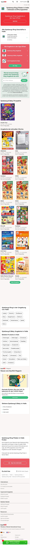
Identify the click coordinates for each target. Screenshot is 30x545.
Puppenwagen (6, 345)
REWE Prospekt (4, 498)
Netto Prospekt (4, 506)
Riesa (4, 316)
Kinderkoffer (15, 345)
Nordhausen (19, 313)
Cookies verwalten (19, 539)
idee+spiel (6, 412)
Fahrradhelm (12, 359)
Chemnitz (11, 313)
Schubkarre (11, 362)
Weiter (24, 80)
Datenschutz (3, 537)
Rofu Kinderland (7, 406)
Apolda (22, 320)
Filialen (11, 474)
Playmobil (5, 355)
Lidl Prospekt (3, 508)
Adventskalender (14, 341)
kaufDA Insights (4, 516)
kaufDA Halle (5, 474)
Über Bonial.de (4, 484)
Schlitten (5, 341)
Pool (20, 355)
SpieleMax (6, 409)
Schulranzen (23, 337)
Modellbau (23, 341)
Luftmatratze (13, 355)
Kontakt (17, 537)
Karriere (2, 488)
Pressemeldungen (5, 520)
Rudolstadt (5, 320)
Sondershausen (14, 320)
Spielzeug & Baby (18, 474)
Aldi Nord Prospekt (5, 504)
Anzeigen (26, 4)
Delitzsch (19, 316)
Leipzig (4, 313)
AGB (2, 539)
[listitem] (8, 114)
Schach (4, 359)
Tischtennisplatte (7, 352)
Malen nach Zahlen (21, 359)
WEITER (15, 21)
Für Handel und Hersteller (6, 486)
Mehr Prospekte (15, 282)
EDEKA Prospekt (4, 494)
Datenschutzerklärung (17, 92)
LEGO (4, 362)
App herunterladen (5, 518)
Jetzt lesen (15, 397)
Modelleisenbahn (15, 348)
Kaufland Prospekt (5, 496)
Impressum (17, 535)
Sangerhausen (11, 316)
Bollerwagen (15, 337)
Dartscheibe (6, 348)
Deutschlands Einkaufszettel (7, 514)
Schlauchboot (17, 352)
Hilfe (2, 535)
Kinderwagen (6, 337)
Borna (4, 324)
